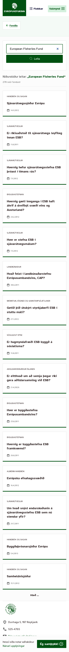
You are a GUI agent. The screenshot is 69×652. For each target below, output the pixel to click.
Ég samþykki (49, 644)
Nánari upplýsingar (13, 646)
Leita (37, 59)
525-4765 (14, 629)
